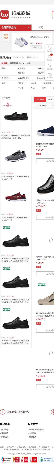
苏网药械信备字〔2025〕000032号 (36, 450)
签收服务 (32, 437)
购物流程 (5, 437)
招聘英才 (10, 447)
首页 (40, 27)
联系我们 (32, 447)
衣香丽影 (21, 68)
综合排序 (40, 99)
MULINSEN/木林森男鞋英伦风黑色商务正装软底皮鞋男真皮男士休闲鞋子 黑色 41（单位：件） (15, 343)
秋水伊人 (21, 73)
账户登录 (5, 430)
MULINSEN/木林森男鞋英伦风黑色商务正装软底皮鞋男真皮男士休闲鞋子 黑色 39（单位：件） (15, 261)
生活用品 (5, 57)
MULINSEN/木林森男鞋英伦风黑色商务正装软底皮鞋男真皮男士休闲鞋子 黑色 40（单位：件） (15, 302)
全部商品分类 (9, 27)
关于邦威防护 (44, 447)
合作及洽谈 (21, 447)
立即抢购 (35, 47)
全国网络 (32, 433)
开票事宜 (5, 433)
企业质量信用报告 (36, 430)
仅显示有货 (42, 105)
